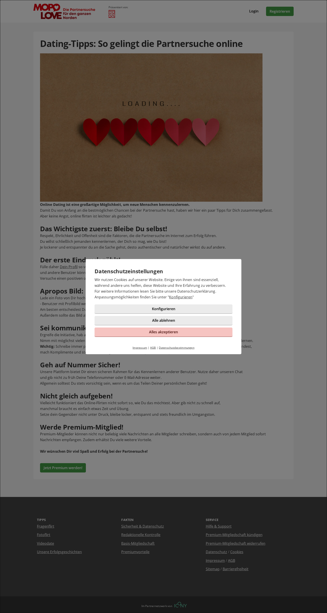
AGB (153, 348)
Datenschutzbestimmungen (176, 348)
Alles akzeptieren (163, 332)
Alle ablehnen (163, 320)
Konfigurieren (180, 297)
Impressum (140, 348)
